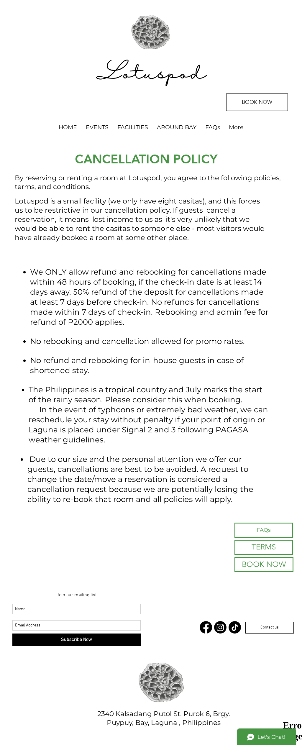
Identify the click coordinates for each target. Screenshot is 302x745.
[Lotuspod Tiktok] (235, 627)
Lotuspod (151, 74)
